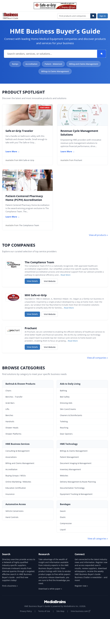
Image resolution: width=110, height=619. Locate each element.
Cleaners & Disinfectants (71, 415)
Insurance (10, 494)
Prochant (78, 160)
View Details (33, 281)
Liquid (63, 529)
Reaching (64, 427)
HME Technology (69, 443)
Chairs (8, 390)
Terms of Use (44, 611)
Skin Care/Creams (68, 409)
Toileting (64, 421)
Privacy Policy (26, 611)
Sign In (103, 16)
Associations (11, 457)
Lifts (7, 409)
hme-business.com (79, 611)
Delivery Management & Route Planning (78, 481)
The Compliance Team (29, 225)
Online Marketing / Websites (18, 481)
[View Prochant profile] (13, 330)
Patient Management (69, 457)
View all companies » (97, 357)
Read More (65, 275)
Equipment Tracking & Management (76, 494)
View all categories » (98, 538)
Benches (9, 415)
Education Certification (16, 488)
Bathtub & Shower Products (20, 383)
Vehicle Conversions (14, 511)
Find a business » (10, 585)
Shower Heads (12, 427)
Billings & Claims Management (55, 71)
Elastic (63, 517)
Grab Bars (10, 403)
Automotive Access (16, 504)
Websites (64, 475)
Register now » (81, 585)
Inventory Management (70, 469)
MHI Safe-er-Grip (26, 160)
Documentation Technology (72, 488)
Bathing (63, 390)
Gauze (63, 511)
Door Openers (66, 434)
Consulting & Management (18, 451)
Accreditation (31, 64)
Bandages (65, 504)
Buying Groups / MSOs (16, 475)
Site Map (60, 611)
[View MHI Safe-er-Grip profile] (13, 297)
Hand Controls (12, 517)
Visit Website (51, 281)
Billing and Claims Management (83, 64)
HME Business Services (18, 443)
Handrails (10, 421)
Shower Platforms (13, 434)
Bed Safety (64, 396)
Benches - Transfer (14, 396)
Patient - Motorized (53, 64)
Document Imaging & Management (75, 463)
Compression (66, 523)
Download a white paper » (50, 588)
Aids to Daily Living (70, 383)
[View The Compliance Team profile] (13, 265)
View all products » (98, 235)
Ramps (15, 64)
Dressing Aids (66, 403)
